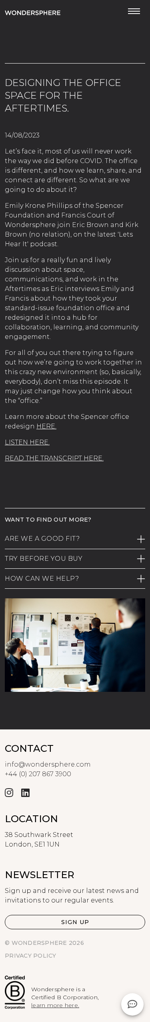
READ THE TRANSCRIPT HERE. (54, 458)
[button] (75, 922)
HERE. (46, 426)
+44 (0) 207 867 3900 (38, 774)
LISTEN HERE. (27, 442)
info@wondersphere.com (48, 764)
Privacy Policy (30, 955)
